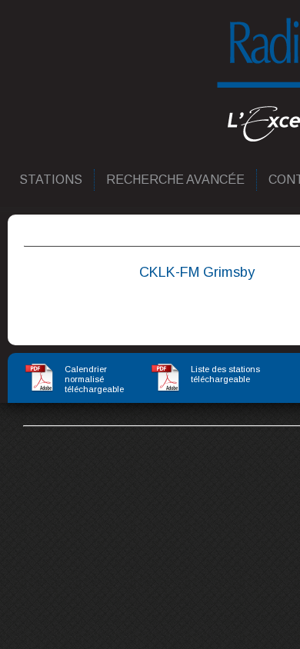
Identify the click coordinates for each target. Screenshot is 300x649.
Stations (51, 179)
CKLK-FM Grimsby (197, 272)
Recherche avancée (176, 179)
